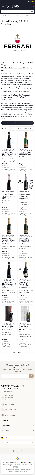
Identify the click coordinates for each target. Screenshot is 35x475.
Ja (15, 467)
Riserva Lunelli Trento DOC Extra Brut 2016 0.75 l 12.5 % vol (8, 241)
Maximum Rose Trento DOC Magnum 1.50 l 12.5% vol (24, 197)
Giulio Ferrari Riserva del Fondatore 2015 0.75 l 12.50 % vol (25, 285)
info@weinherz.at (10, 415)
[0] (33, 6)
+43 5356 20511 (9, 404)
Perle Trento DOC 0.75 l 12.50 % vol (25, 153)
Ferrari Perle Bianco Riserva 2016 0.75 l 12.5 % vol (25, 328)
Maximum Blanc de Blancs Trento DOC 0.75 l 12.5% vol (9, 154)
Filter (16, 123)
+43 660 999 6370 (10, 410)
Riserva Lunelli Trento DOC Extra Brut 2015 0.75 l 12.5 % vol (25, 241)
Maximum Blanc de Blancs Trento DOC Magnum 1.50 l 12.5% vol (9, 285)
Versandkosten (6, 167)
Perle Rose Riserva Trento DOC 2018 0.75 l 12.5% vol (8, 328)
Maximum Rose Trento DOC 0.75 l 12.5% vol (8, 196)
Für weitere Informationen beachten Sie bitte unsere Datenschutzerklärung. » (17, 470)
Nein (19, 467)
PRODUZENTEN (9, 16)
